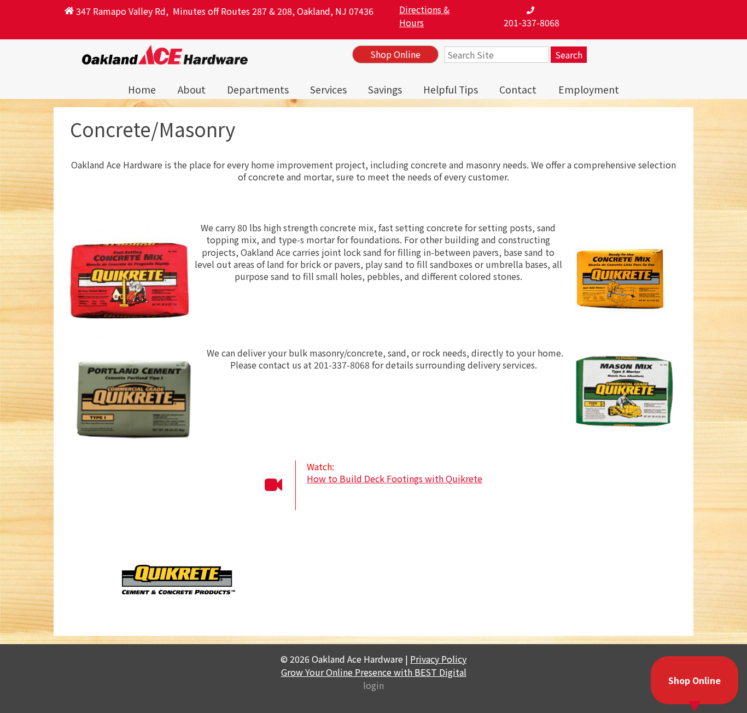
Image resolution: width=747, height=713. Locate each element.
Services (328, 89)
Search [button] (568, 54)
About (192, 89)
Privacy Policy (438, 658)
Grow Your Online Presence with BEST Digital (373, 672)
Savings (385, 89)
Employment (588, 89)
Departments (258, 89)
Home (142, 89)
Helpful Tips (450, 89)
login (373, 685)
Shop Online (395, 54)
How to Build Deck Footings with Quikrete (394, 478)
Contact (517, 89)
